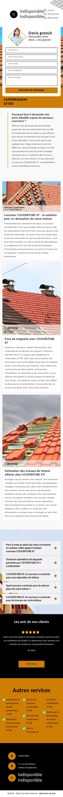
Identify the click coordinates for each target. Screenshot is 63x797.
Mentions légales (47, 794)
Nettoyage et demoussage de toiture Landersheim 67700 (52, 719)
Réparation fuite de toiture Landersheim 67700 (13, 725)
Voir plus (31, 664)
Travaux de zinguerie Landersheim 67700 (32, 705)
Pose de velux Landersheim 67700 (32, 719)
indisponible (32, 12)
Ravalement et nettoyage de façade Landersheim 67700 (13, 707)
